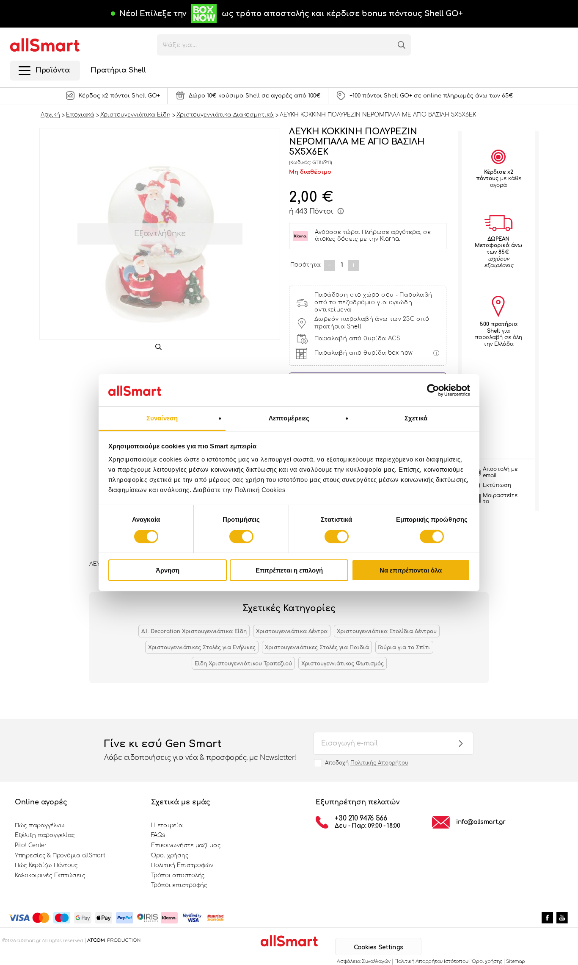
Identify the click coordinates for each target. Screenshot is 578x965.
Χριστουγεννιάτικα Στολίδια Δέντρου (387, 631)
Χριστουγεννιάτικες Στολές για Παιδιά (317, 648)
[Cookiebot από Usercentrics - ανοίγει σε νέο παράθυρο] (433, 390)
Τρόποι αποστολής (178, 876)
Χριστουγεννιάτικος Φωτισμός (342, 664)
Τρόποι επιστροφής (179, 885)
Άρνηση (167, 570)
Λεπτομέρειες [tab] (289, 418)
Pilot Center (31, 845)
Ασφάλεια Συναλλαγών (364, 961)
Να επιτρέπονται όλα (411, 570)
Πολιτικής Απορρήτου (379, 763)
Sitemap (515, 961)
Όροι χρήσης (169, 856)
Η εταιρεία (166, 826)
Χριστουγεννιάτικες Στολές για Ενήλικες (202, 648)
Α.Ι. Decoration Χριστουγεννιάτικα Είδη (194, 631)
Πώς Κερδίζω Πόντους (46, 865)
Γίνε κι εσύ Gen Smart (200, 750)
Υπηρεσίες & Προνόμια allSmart (60, 856)
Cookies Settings (378, 947)
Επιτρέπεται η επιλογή (289, 570)
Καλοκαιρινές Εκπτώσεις (50, 876)
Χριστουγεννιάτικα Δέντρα (292, 631)
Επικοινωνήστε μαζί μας (185, 845)
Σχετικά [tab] (416, 418)
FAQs (158, 835)
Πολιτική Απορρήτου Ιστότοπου (431, 961)
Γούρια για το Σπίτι (404, 648)
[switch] (241, 536)
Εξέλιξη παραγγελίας (45, 835)
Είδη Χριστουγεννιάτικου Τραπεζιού (243, 664)
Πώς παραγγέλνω (39, 826)
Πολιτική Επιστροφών (182, 865)
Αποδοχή (366, 763)
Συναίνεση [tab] (162, 418)
